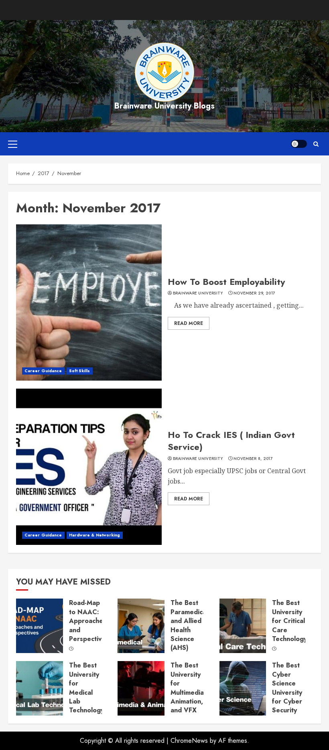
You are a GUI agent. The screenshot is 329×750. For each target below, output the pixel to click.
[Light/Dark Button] (299, 144)
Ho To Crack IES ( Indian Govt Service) (231, 441)
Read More (188, 323)
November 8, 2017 (253, 459)
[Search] (316, 144)
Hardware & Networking (94, 535)
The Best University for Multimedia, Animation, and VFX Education (188, 692)
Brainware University (198, 293)
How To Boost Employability (226, 281)
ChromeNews (189, 740)
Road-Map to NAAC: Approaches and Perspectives (89, 620)
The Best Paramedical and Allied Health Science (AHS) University (189, 629)
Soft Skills (79, 371)
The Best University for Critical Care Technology (289, 620)
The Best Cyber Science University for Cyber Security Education (287, 692)
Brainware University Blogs (164, 106)
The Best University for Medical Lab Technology (86, 688)
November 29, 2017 (254, 293)
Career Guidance (43, 371)
